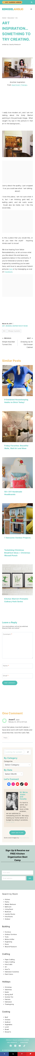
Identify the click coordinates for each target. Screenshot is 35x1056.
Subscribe (24, 1042)
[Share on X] (13, 1054)
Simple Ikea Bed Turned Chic (8, 341)
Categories (8, 761)
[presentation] (17, 380)
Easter (7, 992)
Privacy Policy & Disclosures (17, 1040)
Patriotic (7, 999)
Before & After (9, 939)
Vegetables (8, 1024)
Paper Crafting (10, 959)
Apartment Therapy (19, 85)
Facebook (8, 272)
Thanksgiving (9, 1004)
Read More (10, 822)
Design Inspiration (14, 331)
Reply (5, 738)
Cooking (6, 1012)
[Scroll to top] (5, 1039)
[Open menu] (31, 9)
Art (17, 18)
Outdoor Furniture (11, 934)
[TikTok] (24, 1046)
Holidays (6, 982)
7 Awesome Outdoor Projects (17, 538)
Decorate (11, 18)
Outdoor (7, 919)
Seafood (7, 1022)
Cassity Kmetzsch (15, 44)
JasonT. (12, 719)
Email (6, 676)
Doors (7, 944)
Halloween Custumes (12, 972)
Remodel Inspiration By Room (17, 326)
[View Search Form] (31, 2)
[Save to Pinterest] (22, 1054)
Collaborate (12, 1042)
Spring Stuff (9, 994)
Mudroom (8, 912)
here (10, 269)
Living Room (9, 909)
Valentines (8, 989)
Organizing (8, 942)
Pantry (7, 902)
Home (4, 18)
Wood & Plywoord (11, 947)
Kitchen (7, 899)
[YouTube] (20, 1046)
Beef (6, 1017)
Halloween (8, 1002)
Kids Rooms (9, 916)
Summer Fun (9, 997)
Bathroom (8, 907)
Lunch (7, 1027)
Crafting (6, 954)
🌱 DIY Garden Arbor (12, 2)
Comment (7, 634)
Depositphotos (24, 838)
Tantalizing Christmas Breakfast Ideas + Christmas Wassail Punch (17, 553)
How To (7, 969)
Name (6, 666)
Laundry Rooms (10, 914)
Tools (7, 937)
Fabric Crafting (10, 962)
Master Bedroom (10, 904)
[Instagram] (15, 1046)
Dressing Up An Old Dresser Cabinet (27, 342)
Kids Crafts (8, 964)
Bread (7, 1029)
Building (6, 926)
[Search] (28, 752)
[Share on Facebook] (4, 1054)
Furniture (8, 932)
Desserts (8, 1032)
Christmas (8, 987)
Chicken (7, 1019)
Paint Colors (9, 974)
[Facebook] (11, 1046)
